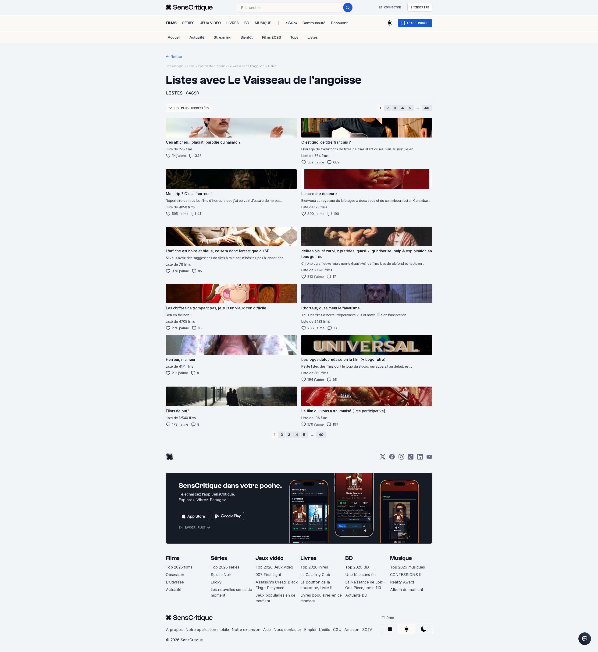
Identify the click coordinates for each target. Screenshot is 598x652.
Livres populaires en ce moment (321, 598)
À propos (174, 629)
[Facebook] (392, 458)
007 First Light (268, 574)
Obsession (175, 574)
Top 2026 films (179, 567)
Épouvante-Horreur (211, 66)
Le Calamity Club (315, 574)
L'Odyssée (175, 582)
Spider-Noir (221, 574)
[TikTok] (410, 458)
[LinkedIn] (420, 458)
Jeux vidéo (270, 558)
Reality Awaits (402, 582)
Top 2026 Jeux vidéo (274, 567)
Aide (267, 629)
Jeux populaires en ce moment (275, 598)
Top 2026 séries (225, 567)
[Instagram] (401, 458)
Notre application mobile (207, 629)
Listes (272, 66)
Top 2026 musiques (407, 567)
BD (349, 558)
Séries (219, 558)
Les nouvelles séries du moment (231, 592)
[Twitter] (382, 458)
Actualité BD (356, 595)
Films (191, 66)
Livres (308, 558)
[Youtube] (429, 458)
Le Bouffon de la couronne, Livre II (316, 585)
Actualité (173, 589)
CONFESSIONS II (405, 574)
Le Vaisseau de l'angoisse (246, 66)
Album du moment (406, 589)
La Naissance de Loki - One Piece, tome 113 (365, 585)
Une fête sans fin (360, 574)
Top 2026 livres (314, 567)
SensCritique (175, 66)
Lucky (216, 582)
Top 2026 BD (357, 567)
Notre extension (246, 629)
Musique (401, 558)
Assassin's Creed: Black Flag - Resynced (277, 585)
